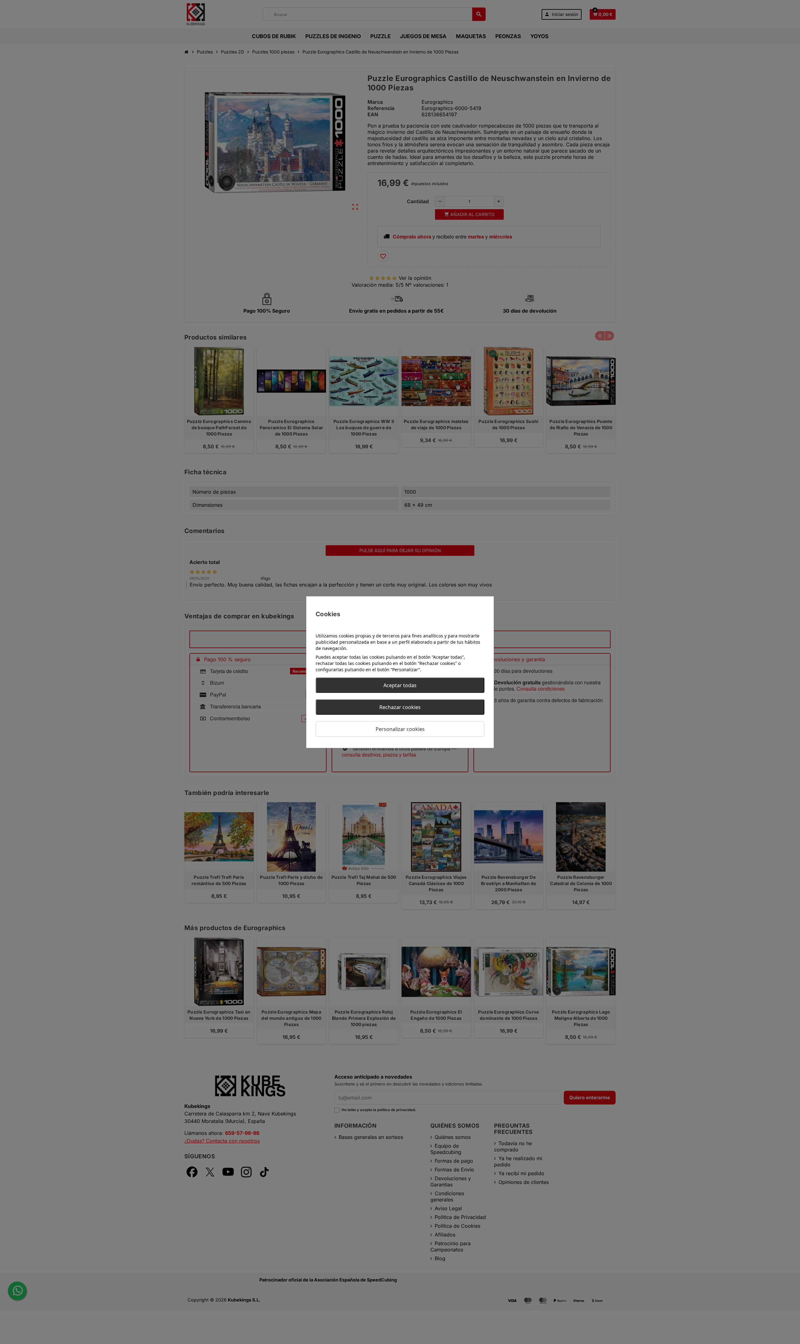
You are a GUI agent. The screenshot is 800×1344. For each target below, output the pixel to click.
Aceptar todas (400, 685)
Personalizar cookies (400, 728)
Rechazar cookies (400, 706)
